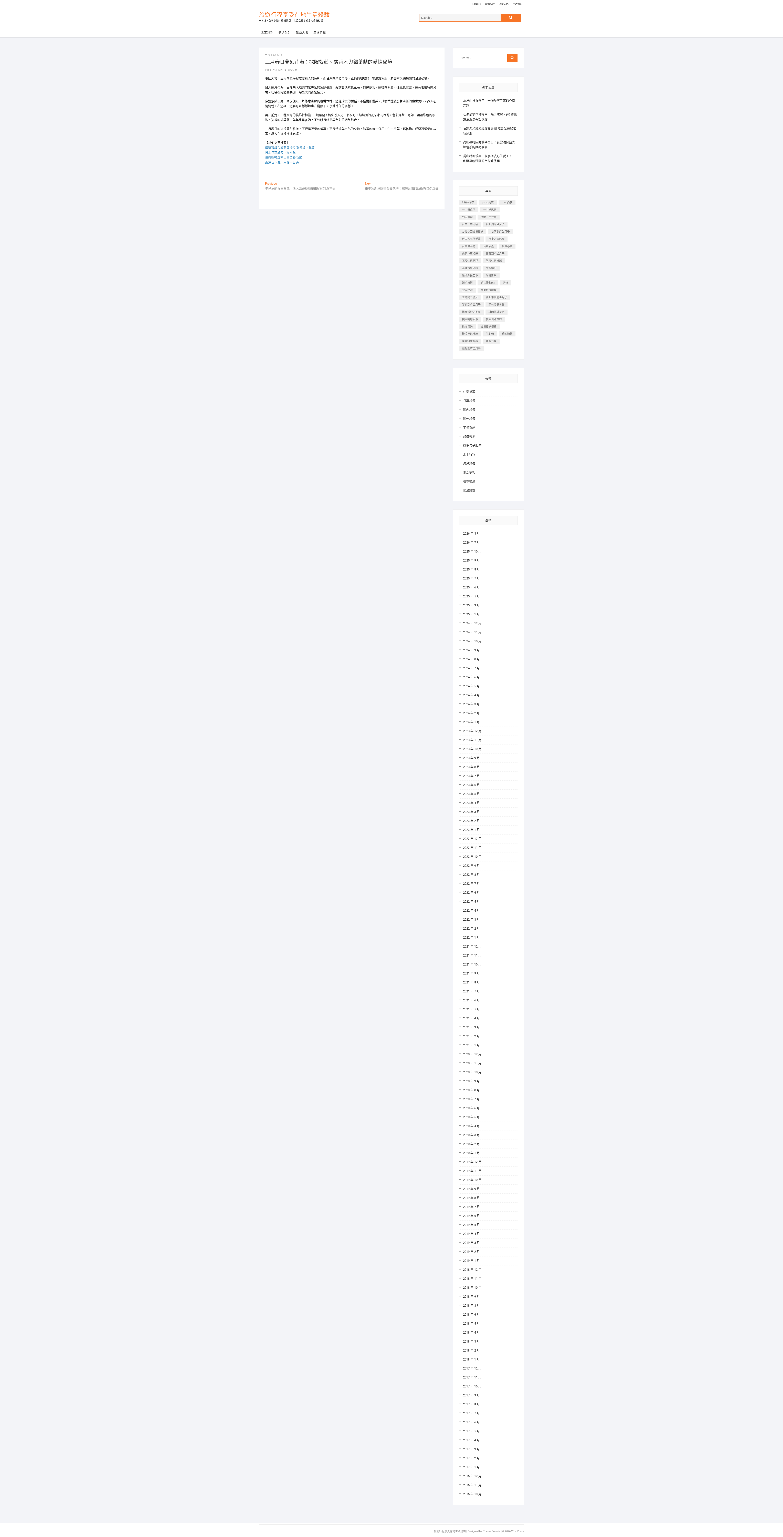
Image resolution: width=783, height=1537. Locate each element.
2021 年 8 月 (471, 982)
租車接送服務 (470, 341)
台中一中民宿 (470, 224)
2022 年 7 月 (471, 884)
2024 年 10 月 (472, 641)
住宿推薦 (469, 392)
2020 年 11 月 (472, 1063)
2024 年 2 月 (471, 713)
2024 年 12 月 (472, 623)
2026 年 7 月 (471, 542)
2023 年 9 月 (471, 758)
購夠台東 (491, 341)
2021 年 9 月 (471, 973)
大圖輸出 (491, 268)
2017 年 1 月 (471, 1467)
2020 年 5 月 (471, 1117)
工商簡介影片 (470, 297)
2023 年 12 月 (472, 731)
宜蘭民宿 (467, 290)
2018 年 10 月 (472, 1288)
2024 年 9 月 (471, 650)
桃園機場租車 (470, 319)
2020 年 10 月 (472, 1072)
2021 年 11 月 (472, 955)
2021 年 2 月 (471, 1036)
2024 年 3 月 (471, 704)
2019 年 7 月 (471, 1207)
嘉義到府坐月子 (495, 253)
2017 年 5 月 (471, 1431)
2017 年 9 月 (471, 1395)
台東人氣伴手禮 (471, 238)
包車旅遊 (469, 401)
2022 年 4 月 (471, 910)
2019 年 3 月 (471, 1243)
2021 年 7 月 (471, 991)
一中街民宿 (490, 209)
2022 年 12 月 (472, 839)
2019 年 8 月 (471, 1198)
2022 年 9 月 (471, 866)
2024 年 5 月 (471, 686)
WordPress (517, 1531)
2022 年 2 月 (471, 928)
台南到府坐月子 (500, 231)
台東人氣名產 (496, 238)
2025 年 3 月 (471, 605)
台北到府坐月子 (495, 224)
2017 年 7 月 (471, 1413)
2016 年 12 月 (472, 1476)
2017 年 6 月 (471, 1422)
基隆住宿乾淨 (470, 260)
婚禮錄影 (467, 282)
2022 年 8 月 (471, 875)
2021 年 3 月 (471, 1027)
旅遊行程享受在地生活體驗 (294, 15)
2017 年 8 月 (471, 1404)
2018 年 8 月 (471, 1305)
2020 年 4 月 (471, 1126)
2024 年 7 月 (471, 668)
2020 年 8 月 (471, 1090)
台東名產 (488, 246)
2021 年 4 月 (471, 1018)
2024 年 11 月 (472, 632)
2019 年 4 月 (471, 1234)
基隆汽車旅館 (470, 268)
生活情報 (517, 4)
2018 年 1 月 (471, 1359)
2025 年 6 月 (471, 587)
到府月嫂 (467, 217)
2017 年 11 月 (472, 1377)
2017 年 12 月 (472, 1368)
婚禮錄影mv (488, 282)
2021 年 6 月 (471, 1000)
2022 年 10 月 (472, 857)
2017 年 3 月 (471, 1449)
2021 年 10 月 (472, 964)
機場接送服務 (472, 445)
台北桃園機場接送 (472, 231)
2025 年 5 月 (471, 596)
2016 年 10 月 (472, 1494)
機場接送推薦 (470, 333)
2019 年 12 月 (472, 1162)
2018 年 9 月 (471, 1296)
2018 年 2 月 (471, 1350)
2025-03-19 (275, 55)
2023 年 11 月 (472, 740)
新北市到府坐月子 (496, 297)
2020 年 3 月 (471, 1135)
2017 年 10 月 (472, 1386)
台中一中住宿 (489, 217)
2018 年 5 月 (471, 1323)
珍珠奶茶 (507, 333)
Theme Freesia (491, 1531)
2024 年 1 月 (471, 722)
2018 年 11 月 (472, 1279)
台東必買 (507, 246)
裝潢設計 (490, 4)
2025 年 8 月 (471, 569)
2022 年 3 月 (471, 919)
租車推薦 (469, 481)
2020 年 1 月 (471, 1153)
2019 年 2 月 (471, 1252)
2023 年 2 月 (471, 821)
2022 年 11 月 (472, 848)
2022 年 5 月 (471, 901)
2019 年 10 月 (472, 1180)
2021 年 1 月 (471, 1045)
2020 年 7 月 (471, 1099)
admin (279, 70)
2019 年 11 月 (472, 1171)
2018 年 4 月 (471, 1332)
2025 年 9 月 (471, 560)
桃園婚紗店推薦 (471, 311)
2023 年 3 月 (471, 812)
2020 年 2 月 (471, 1144)
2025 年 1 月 (471, 614)
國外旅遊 (469, 419)
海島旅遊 (469, 463)
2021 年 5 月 (471, 1009)
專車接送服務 (489, 290)
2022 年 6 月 (471, 892)
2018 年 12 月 (472, 1270)
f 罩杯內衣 (468, 202)
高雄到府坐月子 (471, 348)
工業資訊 (476, 4)
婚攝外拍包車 (470, 275)
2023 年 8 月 (471, 767)
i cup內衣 (507, 202)
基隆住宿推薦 (494, 260)
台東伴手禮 (468, 246)
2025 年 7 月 (471, 578)
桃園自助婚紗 (494, 319)
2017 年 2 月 (471, 1458)
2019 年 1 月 (471, 1261)
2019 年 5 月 (471, 1225)
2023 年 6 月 (471, 785)
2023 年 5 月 (471, 794)
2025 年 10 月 (472, 551)
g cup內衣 (488, 202)
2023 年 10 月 (472, 749)
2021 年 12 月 (472, 946)
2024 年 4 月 (471, 695)
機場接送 (467, 326)
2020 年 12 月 (472, 1054)
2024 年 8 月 (471, 659)
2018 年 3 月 (471, 1341)
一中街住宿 (468, 209)
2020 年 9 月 (471, 1081)
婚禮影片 (491, 275)
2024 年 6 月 (471, 677)
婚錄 (505, 282)
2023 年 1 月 (471, 830)
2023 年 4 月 (471, 803)
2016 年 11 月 (472, 1485)
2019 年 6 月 (471, 1216)
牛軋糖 (490, 333)
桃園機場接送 (496, 311)
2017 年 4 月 (471, 1440)
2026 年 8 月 (471, 533)
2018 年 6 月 (471, 1314)
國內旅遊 (469, 410)
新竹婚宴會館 (496, 304)
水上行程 (469, 454)
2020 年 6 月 (471, 1108)
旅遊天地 (504, 4)
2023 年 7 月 (471, 776)
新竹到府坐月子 (471, 304)
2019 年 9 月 (471, 1189)
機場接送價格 (489, 326)
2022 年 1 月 (471, 937)
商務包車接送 (470, 253)
